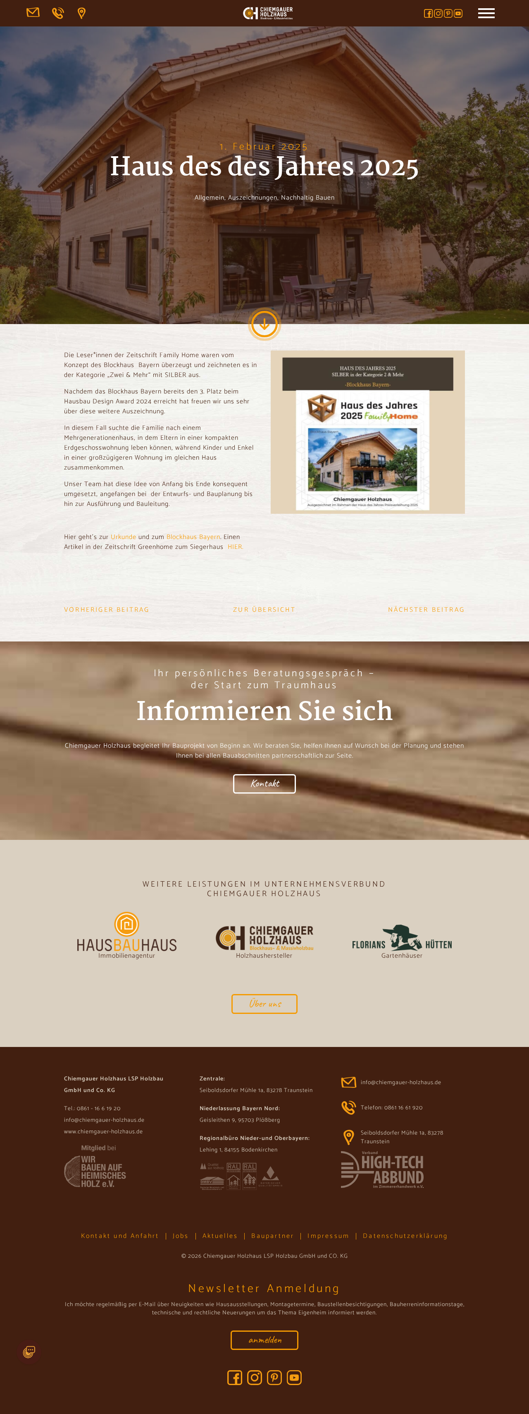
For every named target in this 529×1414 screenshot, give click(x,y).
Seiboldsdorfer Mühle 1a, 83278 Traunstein (84, 13)
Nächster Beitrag (426, 610)
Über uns (264, 1003)
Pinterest (448, 13)
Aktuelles (220, 1236)
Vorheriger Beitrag (107, 610)
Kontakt (264, 783)
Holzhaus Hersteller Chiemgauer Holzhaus (268, 14)
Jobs (181, 1236)
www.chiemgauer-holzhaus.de (103, 1132)
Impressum (328, 1236)
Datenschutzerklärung (405, 1236)
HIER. (235, 547)
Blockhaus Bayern (193, 537)
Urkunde (123, 537)
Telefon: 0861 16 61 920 (58, 13)
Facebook (428, 13)
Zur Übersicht (264, 610)
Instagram (438, 13)
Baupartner (272, 1236)
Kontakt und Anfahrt (120, 1236)
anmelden (264, 1339)
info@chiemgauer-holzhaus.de (33, 13)
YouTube (458, 13)
